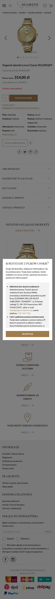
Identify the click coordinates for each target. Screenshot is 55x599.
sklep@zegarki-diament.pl (21, 310)
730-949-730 (24, 313)
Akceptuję (27, 334)
